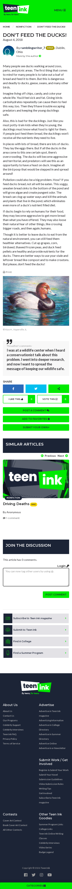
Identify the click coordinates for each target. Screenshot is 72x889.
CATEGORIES (34, 885)
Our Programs (10, 720)
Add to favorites (34, 418)
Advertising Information (51, 720)
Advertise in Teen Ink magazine (49, 713)
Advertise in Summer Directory (50, 736)
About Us (7, 711)
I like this (20, 399)
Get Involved (45, 793)
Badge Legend (46, 852)
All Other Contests (12, 829)
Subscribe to (32, 618)
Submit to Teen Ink (25, 629)
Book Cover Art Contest (15, 825)
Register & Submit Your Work (54, 770)
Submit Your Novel (48, 774)
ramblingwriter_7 (33, 48)
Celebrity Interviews (13, 729)
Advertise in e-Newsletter (52, 748)
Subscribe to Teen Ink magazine (49, 800)
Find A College (22, 641)
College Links (46, 829)
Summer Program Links (51, 824)
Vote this (54, 399)
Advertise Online (48, 743)
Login (61, 566)
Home (6, 26)
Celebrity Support (12, 725)
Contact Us (8, 715)
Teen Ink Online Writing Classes (51, 836)
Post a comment (35, 410)
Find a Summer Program (28, 652)
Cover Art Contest (12, 820)
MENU (58, 10)
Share (7, 381)
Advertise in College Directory (49, 727)
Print (8, 272)
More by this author (27, 56)
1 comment (13, 518)
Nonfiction (23, 26)
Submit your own (35, 427)
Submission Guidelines (51, 779)
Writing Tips (45, 788)
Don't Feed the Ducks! (51, 26)
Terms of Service (11, 743)
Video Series (45, 847)
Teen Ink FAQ (10, 734)
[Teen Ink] (18, 9)
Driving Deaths (16, 504)
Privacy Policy (10, 738)
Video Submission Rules (51, 783)
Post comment (56, 594)
